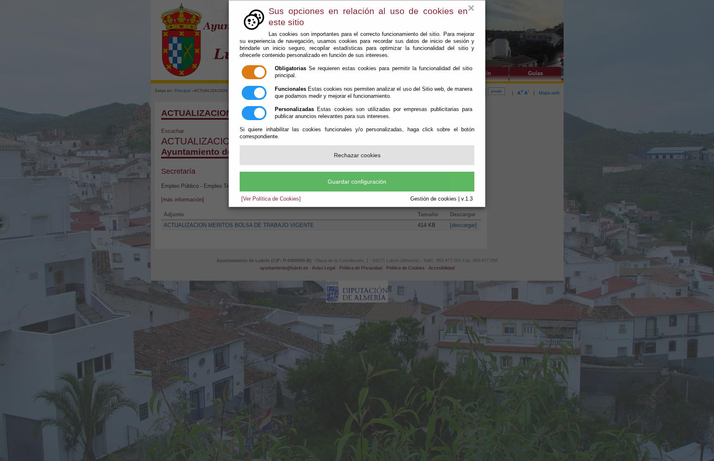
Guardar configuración (357, 181)
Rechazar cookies (357, 155)
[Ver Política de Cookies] (271, 199)
